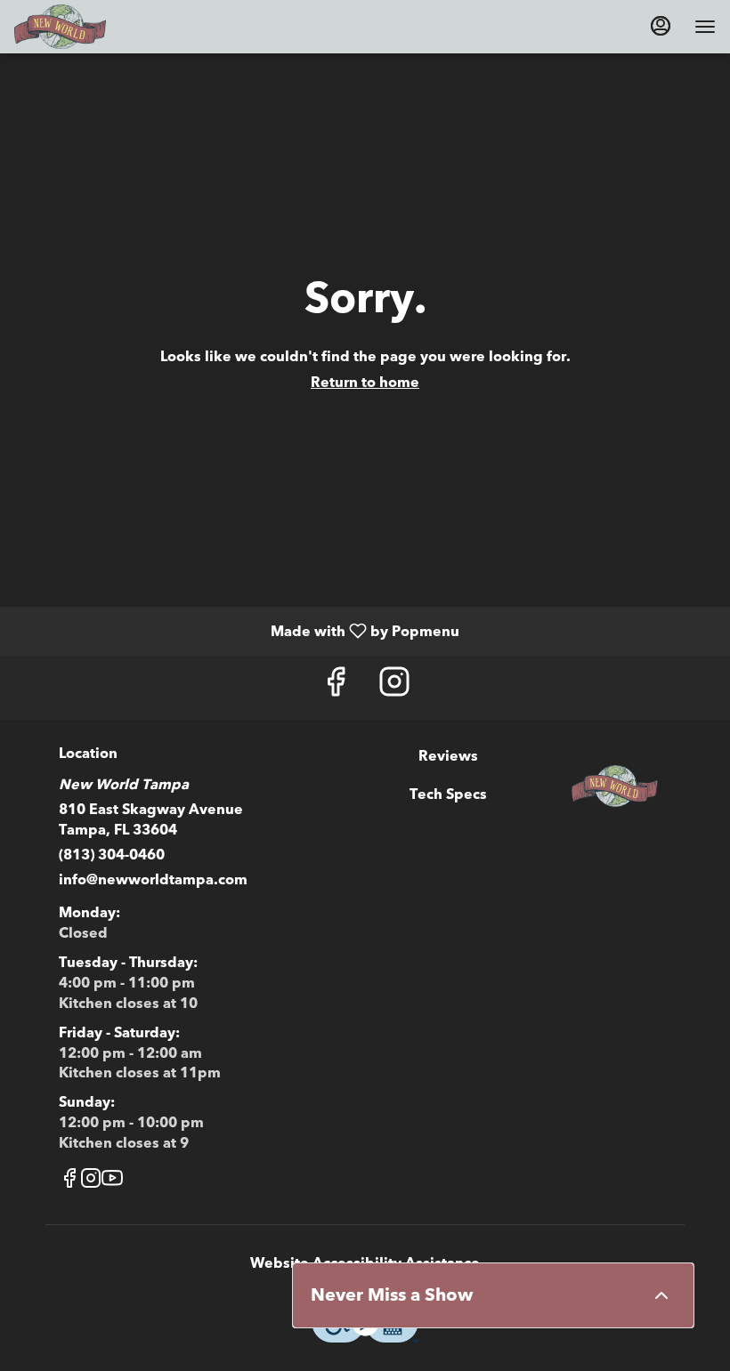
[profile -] (660, 25)
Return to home (365, 382)
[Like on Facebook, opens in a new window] (336, 687)
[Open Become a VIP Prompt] (661, 1295)
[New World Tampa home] (94, 26)
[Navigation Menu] (705, 27)
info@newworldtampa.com (153, 880)
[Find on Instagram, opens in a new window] (394, 687)
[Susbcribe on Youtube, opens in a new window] (112, 1182)
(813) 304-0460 (112, 855)
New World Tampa (615, 786)
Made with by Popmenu (236, 630)
